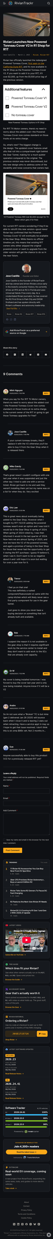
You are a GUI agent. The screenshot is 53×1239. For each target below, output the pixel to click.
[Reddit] (30, 354)
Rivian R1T (44, 55)
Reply (46, 393)
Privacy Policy (26, 1210)
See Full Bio (11, 308)
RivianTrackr (24, 3)
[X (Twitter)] (15, 354)
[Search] (48, 3)
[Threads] (38, 354)
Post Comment (13, 850)
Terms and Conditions (26, 1214)
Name (6, 786)
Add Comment (10, 810)
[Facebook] (7, 319)
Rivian (35, 55)
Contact (26, 1206)
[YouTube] (39, 1224)
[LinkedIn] (14, 319)
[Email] (46, 354)
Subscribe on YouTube (15, 955)
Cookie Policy (26, 1218)
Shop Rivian (11, 1040)
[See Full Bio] (19, 308)
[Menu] (4, 3)
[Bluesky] (35, 1224)
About (26, 1202)
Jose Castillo (20, 431)
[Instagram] (11, 319)
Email (6, 798)
